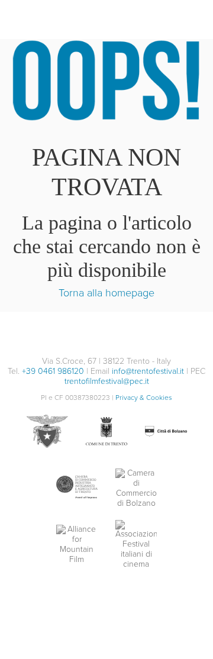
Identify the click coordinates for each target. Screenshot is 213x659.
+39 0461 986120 (53, 371)
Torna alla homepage (106, 293)
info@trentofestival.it (148, 371)
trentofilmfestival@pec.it (106, 381)
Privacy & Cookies (143, 397)
